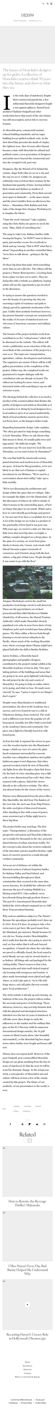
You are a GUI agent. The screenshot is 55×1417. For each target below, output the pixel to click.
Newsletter (27, 1365)
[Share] (10, 1124)
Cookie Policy (40, 1402)
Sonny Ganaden (20, 21)
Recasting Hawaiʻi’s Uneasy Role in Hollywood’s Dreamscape (27, 1336)
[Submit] (37, 1124)
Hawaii (38, 1106)
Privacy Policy (26, 1402)
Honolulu (29, 103)
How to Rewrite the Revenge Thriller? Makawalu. (27, 1203)
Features (28, 1106)
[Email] (44, 1124)
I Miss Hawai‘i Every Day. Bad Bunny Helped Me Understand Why (27, 1269)
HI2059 (16, 1111)
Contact (27, 1373)
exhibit (17, 1106)
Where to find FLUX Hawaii (27, 1376)
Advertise (27, 1369)
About (27, 1362)
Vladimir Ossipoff (21, 111)
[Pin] (22, 1124)
